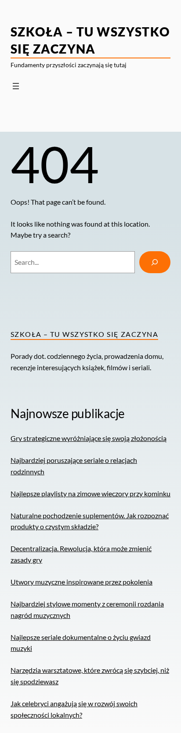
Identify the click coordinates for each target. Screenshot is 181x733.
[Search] (154, 262)
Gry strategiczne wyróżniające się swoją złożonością (89, 438)
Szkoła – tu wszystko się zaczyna (84, 334)
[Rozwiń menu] (16, 86)
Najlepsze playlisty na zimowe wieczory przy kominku (90, 493)
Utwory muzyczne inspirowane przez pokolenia (81, 582)
